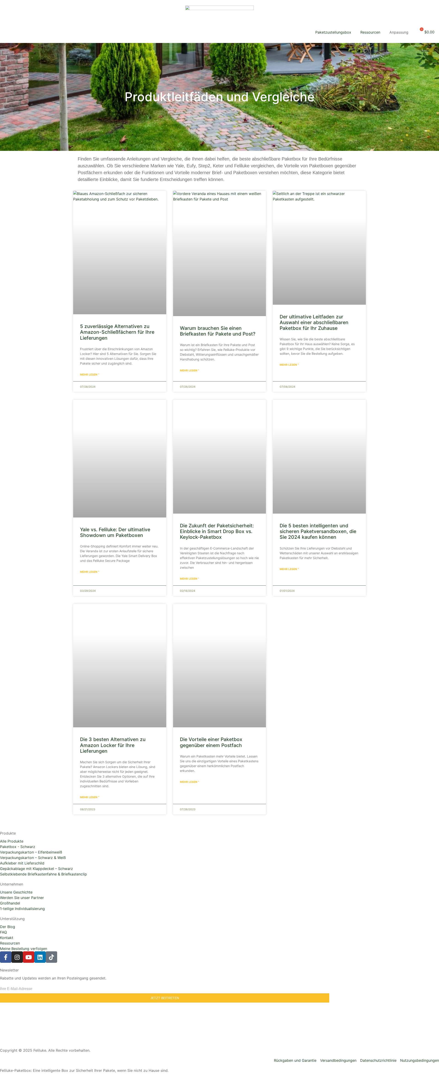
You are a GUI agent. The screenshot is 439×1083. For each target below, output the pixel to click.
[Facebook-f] (5, 957)
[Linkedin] (40, 957)
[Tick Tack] (51, 957)
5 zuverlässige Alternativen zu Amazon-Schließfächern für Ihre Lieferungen (117, 332)
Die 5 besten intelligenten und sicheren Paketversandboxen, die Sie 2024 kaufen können (318, 531)
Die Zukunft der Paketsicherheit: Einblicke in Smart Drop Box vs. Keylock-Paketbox (217, 531)
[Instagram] (17, 957)
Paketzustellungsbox (333, 32)
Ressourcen (370, 32)
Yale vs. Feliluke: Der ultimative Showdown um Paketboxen (115, 532)
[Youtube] (28, 957)
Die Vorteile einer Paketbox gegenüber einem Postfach (211, 742)
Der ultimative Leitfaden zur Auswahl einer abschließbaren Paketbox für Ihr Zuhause (314, 322)
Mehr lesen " (89, 374)
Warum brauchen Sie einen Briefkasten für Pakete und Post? (217, 331)
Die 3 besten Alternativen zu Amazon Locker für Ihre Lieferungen (112, 745)
